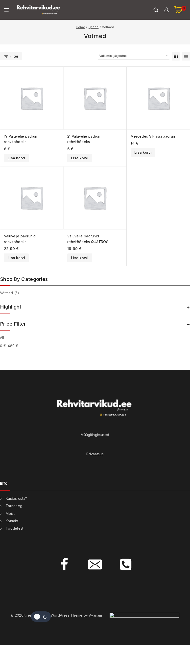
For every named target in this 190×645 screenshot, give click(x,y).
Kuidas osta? (16, 498)
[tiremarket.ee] (39, 10)
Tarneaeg (14, 506)
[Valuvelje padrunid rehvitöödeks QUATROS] (95, 197)
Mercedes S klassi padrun (153, 136)
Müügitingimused (95, 435)
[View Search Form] (156, 10)
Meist (10, 513)
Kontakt (12, 521)
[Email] (95, 564)
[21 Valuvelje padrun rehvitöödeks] (95, 98)
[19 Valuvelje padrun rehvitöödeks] (31, 98)
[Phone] (125, 564)
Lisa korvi (16, 158)
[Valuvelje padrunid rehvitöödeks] (31, 197)
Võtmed (9, 293)
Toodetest (15, 528)
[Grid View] (176, 56)
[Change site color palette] (41, 616)
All (2, 337)
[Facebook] (64, 564)
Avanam (95, 615)
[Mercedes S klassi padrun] (158, 98)
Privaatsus (95, 454)
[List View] (186, 56)
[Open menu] (6, 10)
